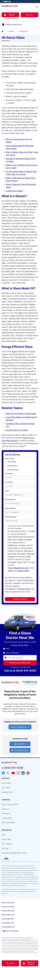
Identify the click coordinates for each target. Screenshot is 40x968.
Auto (7, 649)
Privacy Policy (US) (8, 911)
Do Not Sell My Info (8, 927)
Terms (10, 571)
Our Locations (7, 844)
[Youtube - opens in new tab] (13, 773)
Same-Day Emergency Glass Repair (21, 413)
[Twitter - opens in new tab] (8, 773)
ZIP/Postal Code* (11, 517)
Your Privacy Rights (11, 931)
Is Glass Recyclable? (14, 191)
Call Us (31, 15)
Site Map (5, 848)
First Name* (9, 473)
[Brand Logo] (20, 762)
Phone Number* (10, 499)
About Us (5, 809)
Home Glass (12, 466)
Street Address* (10, 508)
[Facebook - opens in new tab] (3, 773)
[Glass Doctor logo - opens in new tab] (10, 682)
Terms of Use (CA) (8, 906)
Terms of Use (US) (8, 902)
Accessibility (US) (8, 919)
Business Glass (13, 470)
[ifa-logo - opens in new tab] (5, 859)
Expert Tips (6, 839)
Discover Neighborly (19, 727)
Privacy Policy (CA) (8, 915)
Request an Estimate (12, 14)
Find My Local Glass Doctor (20, 663)
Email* (7, 491)
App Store (21, 744)
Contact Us (6, 813)
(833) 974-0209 (26, 670)
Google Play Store (21, 750)
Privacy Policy (23, 571)
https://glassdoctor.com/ (18, 568)
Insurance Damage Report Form (14, 853)
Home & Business (12, 653)
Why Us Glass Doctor (10, 804)
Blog (3, 835)
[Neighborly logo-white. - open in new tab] (6, 1)
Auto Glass (11, 462)
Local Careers (7, 818)
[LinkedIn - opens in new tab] (23, 773)
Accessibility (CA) (8, 923)
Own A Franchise (8, 822)
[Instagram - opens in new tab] (18, 773)
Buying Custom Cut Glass (17, 430)
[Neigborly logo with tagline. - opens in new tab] (30, 683)
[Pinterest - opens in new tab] (28, 773)
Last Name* (9, 482)
